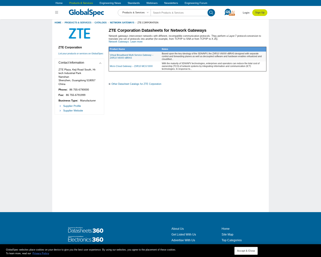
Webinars (152, 2)
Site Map (227, 234)
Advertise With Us (183, 240)
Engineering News (110, 2)
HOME (58, 22)
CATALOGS (101, 22)
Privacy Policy (41, 253)
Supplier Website (73, 110)
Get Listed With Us (183, 234)
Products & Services (81, 2)
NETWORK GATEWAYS (122, 22)
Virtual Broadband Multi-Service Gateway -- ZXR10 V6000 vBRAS (131, 56)
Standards (134, 2)
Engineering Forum (196, 2)
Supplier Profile (72, 105)
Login (246, 12)
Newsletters (171, 2)
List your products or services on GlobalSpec (80, 53)
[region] (160, 250)
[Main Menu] (57, 12)
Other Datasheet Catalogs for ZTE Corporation (136, 84)
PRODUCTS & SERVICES (78, 22)
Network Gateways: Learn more (125, 41)
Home (59, 2)
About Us (177, 228)
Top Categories (232, 240)
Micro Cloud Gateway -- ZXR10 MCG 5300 (131, 66)
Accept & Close (246, 250)
